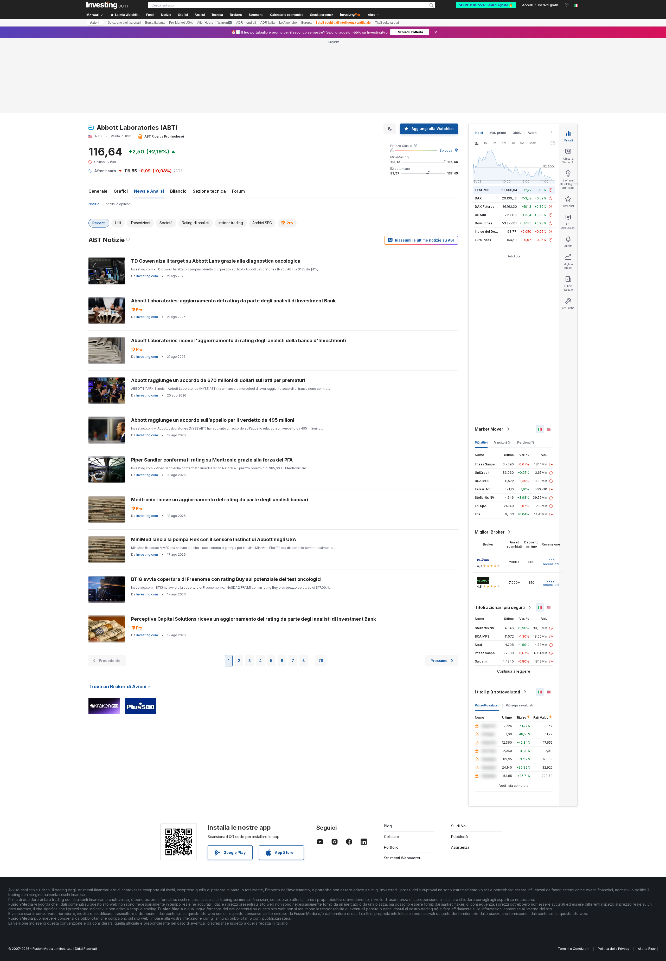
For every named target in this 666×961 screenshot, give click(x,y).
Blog (388, 826)
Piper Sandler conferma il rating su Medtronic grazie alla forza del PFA (212, 460)
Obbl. (517, 133)
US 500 (480, 215)
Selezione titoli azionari (124, 22)
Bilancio (178, 191)
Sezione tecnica (209, 191)
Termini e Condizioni (573, 949)
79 (320, 660)
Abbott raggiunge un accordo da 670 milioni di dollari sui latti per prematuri (218, 380)
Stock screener (321, 15)
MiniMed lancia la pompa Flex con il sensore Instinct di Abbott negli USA (213, 539)
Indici (479, 133)
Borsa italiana (155, 22)
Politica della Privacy (613, 949)
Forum (238, 191)
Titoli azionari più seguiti (500, 607)
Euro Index (483, 240)
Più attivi (481, 442)
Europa (306, 22)
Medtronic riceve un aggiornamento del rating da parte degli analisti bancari (219, 499)
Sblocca (446, 150)
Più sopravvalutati (519, 705)
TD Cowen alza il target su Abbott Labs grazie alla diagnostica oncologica (215, 261)
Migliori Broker (490, 532)
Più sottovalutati (487, 705)
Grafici (121, 191)
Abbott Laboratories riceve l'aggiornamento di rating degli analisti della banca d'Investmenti (238, 340)
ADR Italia (267, 22)
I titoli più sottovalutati (497, 691)
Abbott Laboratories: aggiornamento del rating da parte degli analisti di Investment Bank (233, 300)
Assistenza (460, 847)
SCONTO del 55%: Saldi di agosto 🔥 (486, 5)
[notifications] (567, 4)
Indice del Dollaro (488, 231)
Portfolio (391, 847)
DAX (478, 198)
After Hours (205, 22)
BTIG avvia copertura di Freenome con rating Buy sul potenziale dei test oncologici (226, 579)
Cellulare (391, 836)
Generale (97, 191)
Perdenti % (525, 442)
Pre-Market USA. (181, 22)
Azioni (94, 22)
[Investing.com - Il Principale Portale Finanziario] (106, 5)
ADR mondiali (246, 22)
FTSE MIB (482, 190)
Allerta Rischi (647, 949)
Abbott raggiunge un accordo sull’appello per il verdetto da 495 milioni (212, 420)
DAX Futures (484, 207)
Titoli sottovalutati (387, 22)
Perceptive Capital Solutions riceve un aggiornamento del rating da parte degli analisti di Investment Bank (253, 619)
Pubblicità (459, 836)
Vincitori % (502, 442)
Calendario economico (286, 15)
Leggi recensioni (551, 562)
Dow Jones (483, 223)
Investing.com (147, 276)
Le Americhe (288, 22)
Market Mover (489, 429)
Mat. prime (497, 133)
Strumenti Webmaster (402, 858)
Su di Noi (458, 826)
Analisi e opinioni (118, 204)
